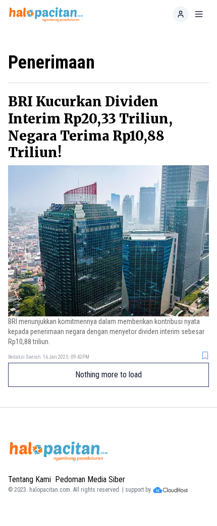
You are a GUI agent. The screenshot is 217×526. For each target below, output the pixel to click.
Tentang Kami (29, 479)
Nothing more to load (108, 374)
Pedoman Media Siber (90, 479)
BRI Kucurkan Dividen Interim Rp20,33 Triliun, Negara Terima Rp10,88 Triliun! (90, 127)
